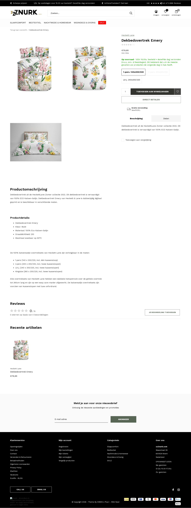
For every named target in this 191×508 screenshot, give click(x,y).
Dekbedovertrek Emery (21, 372)
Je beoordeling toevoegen (162, 312)
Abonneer (123, 419)
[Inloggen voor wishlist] (177, 91)
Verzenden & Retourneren (20, 457)
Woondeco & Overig (84, 23)
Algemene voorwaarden (20, 464)
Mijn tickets (63, 454)
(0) (133, 45)
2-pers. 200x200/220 (158, 72)
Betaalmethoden (17, 461)
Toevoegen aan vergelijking (138, 140)
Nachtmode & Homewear (57, 23)
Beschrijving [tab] (136, 118)
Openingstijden (16, 447)
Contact (13, 454)
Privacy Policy (15, 468)
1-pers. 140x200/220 (133, 72)
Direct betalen (151, 99)
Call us (20, 490)
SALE (102, 23)
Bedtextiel (35, 23)
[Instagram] (178, 490)
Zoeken (131, 13)
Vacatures (14, 475)
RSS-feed (115, 502)
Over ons (14, 450)
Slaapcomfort (18, 23)
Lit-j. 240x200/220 (131, 80)
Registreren (63, 447)
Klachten (14, 471)
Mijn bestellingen (66, 450)
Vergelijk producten (67, 461)
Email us (41, 490)
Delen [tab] (166, 118)
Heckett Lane (127, 35)
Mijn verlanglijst (65, 457)
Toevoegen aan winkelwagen (152, 91)
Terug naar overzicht (18, 30)
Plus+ (107, 502)
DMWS (100, 502)
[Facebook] (173, 490)
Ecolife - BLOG (16, 478)
